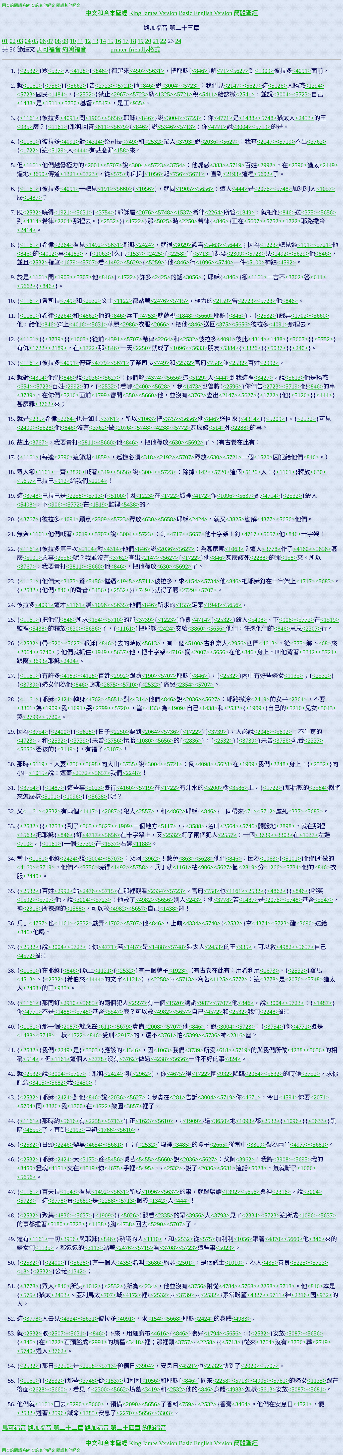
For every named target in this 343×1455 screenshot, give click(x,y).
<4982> (144, 900)
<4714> (270, 495)
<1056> (153, 174)
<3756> (113, 740)
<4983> (241, 1318)
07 (50, 41)
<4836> (63, 1215)
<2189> (57, 348)
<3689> (82, 1200)
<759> (187, 1404)
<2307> (311, 628)
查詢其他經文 (43, 5)
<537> (56, 71)
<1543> (69, 1192)
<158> (121, 150)
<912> (62, 481)
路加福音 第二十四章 (113, 1428)
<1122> (122, 301)
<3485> (182, 1144)
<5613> (294, 377)
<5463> (213, 245)
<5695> (301, 1159)
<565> (87, 826)
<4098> (204, 764)
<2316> (32, 908)
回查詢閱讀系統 (16, 5)
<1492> (94, 245)
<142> (203, 472)
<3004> (171, 85)
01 (5, 41)
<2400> (141, 386)
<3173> (69, 581)
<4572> (26, 956)
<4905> (260, 1380)
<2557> (144, 811)
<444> (81, 150)
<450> (137, 71)
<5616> (69, 1121)
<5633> (198, 348)
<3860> (197, 628)
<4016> (78, 324)
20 (148, 41)
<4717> (176, 534)
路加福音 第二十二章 (55, 1428)
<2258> (177, 253)
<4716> (175, 652)
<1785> (88, 1413)
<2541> (245, 94)
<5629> (299, 253)
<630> (176, 442)
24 (178, 41)
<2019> (81, 534)
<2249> (63, 1050)
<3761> (109, 419)
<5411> (208, 94)
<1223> (269, 245)
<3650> (38, 174)
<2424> (144, 245)
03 (20, 41)
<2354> (185, 684)
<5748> (267, 118)
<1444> (94, 979)
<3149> (66, 749)
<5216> (69, 395)
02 (13, 41)
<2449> (328, 165)
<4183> (73, 253)
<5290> (156, 1224)
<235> (37, 419)
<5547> (101, 103)
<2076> (263, 189)
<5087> (294, 1333)
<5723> (190, 85)
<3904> (144, 1366)
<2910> (69, 1003)
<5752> (272, 221)
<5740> (224, 262)
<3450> (82, 1082)
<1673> (269, 970)
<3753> (54, 826)
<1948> (213, 605)
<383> (218, 165)
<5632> (273, 1074)
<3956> (195, 1215)
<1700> (76, 1106)
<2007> (200, 652)
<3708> (169, 1248)
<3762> (316, 141)
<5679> (119, 127)
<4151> (57, 1168)
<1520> (263, 457)
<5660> (122, 189)
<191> (105, 189)
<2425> (154, 253)
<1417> (88, 811)
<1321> (69, 174)
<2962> (141, 1074)
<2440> (32, 876)
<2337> (313, 740)
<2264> (214, 212)
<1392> (231, 1192)
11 (80, 41)
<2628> (38, 1389)
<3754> (176, 165)
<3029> (182, 245)
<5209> (275, 419)
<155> (184, 605)
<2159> (222, 301)
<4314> (94, 141)
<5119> (38, 764)
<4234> (147, 1286)
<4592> (286, 262)
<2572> (81, 773)
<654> (25, 386)
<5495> (144, 1168)
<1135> (293, 676)
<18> (23, 1271)
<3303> (283, 835)
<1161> (32, 85)
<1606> (306, 1168)
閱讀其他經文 (68, 5)
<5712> (266, 811)
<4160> (302, 549)
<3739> (54, 339)
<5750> (70, 103)
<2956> (237, 643)
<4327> (256, 1295)
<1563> (26, 835)
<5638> (97, 796)
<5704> (26, 1106)
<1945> (125, 581)
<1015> (38, 773)
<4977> (299, 1144)
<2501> (185, 1262)
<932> (225, 1074)
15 (110, 41)
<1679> (69, 262)
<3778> (271, 549)
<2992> (266, 165)
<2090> (131, 1404)
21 (156, 41)
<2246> (63, 1144)
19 (141, 41)
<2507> (57, 1333)
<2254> (97, 481)
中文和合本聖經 (106, 13)
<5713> (186, 127)
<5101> (32, 557)
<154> (193, 581)
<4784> (228, 1286)
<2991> (97, 1342)
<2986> (128, 324)
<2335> (164, 1215)
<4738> (125, 1224)
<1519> (98, 504)
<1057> (325, 189)
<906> (56, 504)
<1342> (157, 1200)
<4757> (38, 923)
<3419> (150, 1389)
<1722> (29, 150)
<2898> (285, 826)
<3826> (75, 472)
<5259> (154, 262)
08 (58, 41)
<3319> (256, 1144)
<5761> (279, 1380)
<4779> (100, 363)
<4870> (274, 1239)
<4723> (26, 740)
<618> (224, 1050)
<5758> (138, 867)
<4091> (301, 71)
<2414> (26, 230)
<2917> (123, 1035)
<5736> (170, 732)
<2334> (156, 891)
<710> (25, 844)
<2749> (321, 1342)
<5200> (213, 788)
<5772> (181, 427)
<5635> (119, 605)
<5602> (263, 174)
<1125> (219, 979)
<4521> (188, 1366)
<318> (148, 457)
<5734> (210, 581)
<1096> (205, 262)
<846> (100, 71)
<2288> (240, 427)
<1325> (164, 94)
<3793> (185, 141)
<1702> (300, 315)
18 (133, 41)
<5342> (308, 652)
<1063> (101, 253)
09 (65, 41)
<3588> (195, 826)
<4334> (192, 923)
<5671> (195, 174)
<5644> (232, 245)
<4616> (159, 1333)
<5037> (276, 348)
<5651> (113, 699)
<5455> (144, 1159)
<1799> (100, 395)
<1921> (63, 212)
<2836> (192, 740)
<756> (53, 85)
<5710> (113, 620)
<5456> (94, 581)
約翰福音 (74, 49)
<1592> (26, 900)
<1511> (51, 103)
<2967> (119, 94)
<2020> (250, 1366)
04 (28, 41)
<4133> (151, 708)
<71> (223, 71)
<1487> (32, 197)
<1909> (264, 71)
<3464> (241, 1404)
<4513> (26, 979)
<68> (324, 643)
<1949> (100, 652)
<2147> (233, 85)
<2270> (125, 1413)
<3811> (87, 442)
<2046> (263, 732)
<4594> (288, 1097)
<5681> (113, 1144)
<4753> (147, 315)
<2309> (236, 253)
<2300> (100, 1389)
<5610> (164, 1121)
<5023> (94, 788)
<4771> (223, 118)
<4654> (94, 1144)
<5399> (192, 1035)
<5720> (220, 472)
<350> (130, 395)
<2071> (319, 1097)
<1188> (141, 844)
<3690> (305, 923)
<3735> (128, 764)
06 (43, 41)
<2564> (229, 826)
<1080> (144, 740)
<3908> (282, 1159)
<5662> (76, 85)
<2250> (188, 221)
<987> (205, 1003)
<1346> (131, 1050)
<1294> (314, 85)
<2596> (297, 165)
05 (35, 41)
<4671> (251, 1097)
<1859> (100, 457)
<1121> (103, 970)
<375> (309, 212)
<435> (124, 1262)
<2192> (166, 457)
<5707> (112, 165)
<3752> (310, 1074)
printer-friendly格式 (135, 49)
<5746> (248, 826)
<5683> (324, 581)
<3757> (184, 1342)
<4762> (94, 699)
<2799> (101, 708)
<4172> (201, 495)
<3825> (235, 519)
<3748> (32, 495)
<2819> (248, 867)
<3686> (153, 1262)
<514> (217, 427)
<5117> (167, 826)
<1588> (75, 908)
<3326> (251, 348)
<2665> (219, 1144)
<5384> (229, 348)
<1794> (213, 1333)
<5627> (239, 71)
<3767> (38, 442)
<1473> (192, 386)
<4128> (79, 71)
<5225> (299, 1262)
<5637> (245, 495)
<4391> (113, 339)
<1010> (234, 1262)
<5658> (167, 519)
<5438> (129, 504)
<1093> (245, 1121)
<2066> (159, 324)
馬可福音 (49, 49)
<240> (300, 348)
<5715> (179, 301)
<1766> (106, 1130)
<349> (105, 472)
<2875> (109, 684)
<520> (56, 643)
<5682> (57, 1082)
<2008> (153, 1026)
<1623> (144, 1121)
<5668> (173, 1318)
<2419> (260, 699)
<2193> (232, 174)
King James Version (153, 13)
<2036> (210, 141)
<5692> (194, 442)
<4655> (32, 1130)
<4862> (88, 315)
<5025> (163, 221)
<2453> (304, 118)
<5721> (123, 85)
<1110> (152, 1239)
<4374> (153, 377)
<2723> (104, 85)
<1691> (76, 708)
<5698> (91, 764)
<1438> (26, 103)
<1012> (91, 1286)
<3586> (238, 788)
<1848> (185, 315)
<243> (194, 900)
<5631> (154, 71)
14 (103, 41)
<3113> (93, 1248)
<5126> (277, 85)
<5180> (56, 1224)
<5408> (26, 504)
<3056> (192, 277)
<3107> (112, 749)
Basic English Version (205, 13)
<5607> (253, 221)
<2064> (26, 652)
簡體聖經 (246, 13)
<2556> (63, 557)
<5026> (129, 1215)
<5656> (113, 118)
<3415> (38, 1082)
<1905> (94, 118)
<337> (296, 811)
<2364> (297, 699)
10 (73, 41)
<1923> (178, 970)
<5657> (26, 481)
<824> (233, 1059)
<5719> (261, 127)
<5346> (167, 127)
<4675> (176, 1074)
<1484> (57, 94)
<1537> (183, 212)
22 (163, 41)
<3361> (26, 708)
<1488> (248, 118)
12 (88, 41)
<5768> (247, 1286)
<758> (215, 363)
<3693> (38, 661)
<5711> (144, 581)
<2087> (110, 811)
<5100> (255, 262)
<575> (118, 174)
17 (126, 41)
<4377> (266, 519)
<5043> (326, 708)
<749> (130, 141)
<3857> (132, 1106)
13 (95, 41)
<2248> (279, 764)
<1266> (273, 867)
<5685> (88, 1003)
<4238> (162, 427)
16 (118, 41)
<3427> (263, 377)
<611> (102, 127)
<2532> (29, 71)
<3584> (318, 788)
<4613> (268, 643)
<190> (149, 676)
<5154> (87, 549)
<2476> (159, 301)
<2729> (188, 590)
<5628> (160, 386)
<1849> (245, 212)
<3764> (265, 1342)
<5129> (57, 150)
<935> (137, 103)
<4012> (48, 253)
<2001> (93, 165)
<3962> (150, 858)
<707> (108, 1295)
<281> (177, 1097)
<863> (187, 858)
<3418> (134, 1342)
